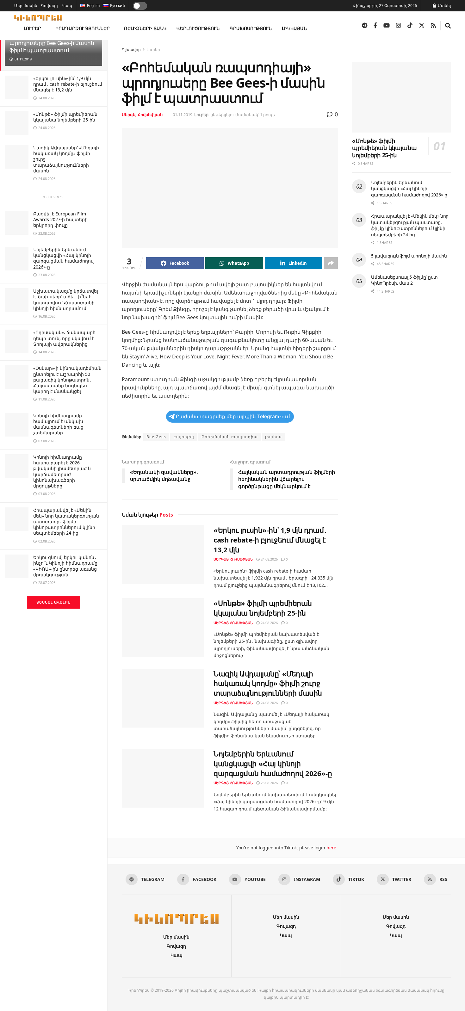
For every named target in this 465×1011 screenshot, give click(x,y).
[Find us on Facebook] (375, 25)
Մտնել (444, 5)
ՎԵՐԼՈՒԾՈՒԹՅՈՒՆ (198, 28)
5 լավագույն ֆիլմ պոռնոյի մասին (409, 256)
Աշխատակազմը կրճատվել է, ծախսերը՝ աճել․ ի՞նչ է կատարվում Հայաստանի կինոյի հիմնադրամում (65, 299)
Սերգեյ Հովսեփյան (142, 114)
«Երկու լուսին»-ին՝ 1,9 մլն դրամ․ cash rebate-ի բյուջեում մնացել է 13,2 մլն (67, 84)
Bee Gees (156, 436)
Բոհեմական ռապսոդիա (230, 436)
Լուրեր (153, 49)
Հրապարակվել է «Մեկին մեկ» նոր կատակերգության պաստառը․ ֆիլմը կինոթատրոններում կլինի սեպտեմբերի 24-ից (66, 521)
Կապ (67, 5)
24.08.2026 (269, 559)
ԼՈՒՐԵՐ (32, 28)
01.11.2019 (182, 114)
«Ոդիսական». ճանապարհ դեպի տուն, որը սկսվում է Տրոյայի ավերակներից (64, 338)
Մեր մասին (25, 5)
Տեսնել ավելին (53, 602)
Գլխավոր (131, 49)
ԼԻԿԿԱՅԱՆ (294, 28)
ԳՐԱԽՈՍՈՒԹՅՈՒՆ (251, 28)
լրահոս (273, 436)
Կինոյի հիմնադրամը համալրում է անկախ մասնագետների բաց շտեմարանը (58, 424)
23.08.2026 (269, 782)
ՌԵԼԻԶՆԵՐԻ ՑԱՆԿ (145, 28)
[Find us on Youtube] (386, 25)
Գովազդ (49, 5)
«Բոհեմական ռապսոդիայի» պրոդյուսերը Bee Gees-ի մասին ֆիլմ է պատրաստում (51, 43)
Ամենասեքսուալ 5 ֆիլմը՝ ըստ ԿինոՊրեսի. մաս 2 (404, 280)
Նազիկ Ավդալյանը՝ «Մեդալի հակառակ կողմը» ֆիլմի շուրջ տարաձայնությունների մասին (268, 683)
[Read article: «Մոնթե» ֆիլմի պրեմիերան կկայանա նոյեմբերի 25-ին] (163, 627)
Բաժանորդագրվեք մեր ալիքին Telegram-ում (233, 416)
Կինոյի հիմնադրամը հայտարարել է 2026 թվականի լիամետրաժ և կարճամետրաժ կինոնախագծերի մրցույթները (62, 471)
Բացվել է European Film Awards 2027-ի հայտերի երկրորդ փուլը (60, 219)
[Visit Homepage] (38, 18)
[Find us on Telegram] (364, 25)
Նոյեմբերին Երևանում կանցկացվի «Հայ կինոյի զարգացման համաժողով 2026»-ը (63, 258)
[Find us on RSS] (433, 25)
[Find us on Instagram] (398, 25)
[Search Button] (448, 26)
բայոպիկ (183, 436)
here (330, 848)
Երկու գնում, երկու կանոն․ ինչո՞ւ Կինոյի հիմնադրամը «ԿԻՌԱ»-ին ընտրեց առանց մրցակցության (65, 566)
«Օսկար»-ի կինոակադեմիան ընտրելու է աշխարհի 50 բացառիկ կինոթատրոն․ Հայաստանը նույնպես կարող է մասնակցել (67, 379)
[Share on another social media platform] (331, 263)
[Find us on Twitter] (422, 25)
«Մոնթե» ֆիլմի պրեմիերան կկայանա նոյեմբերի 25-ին (65, 117)
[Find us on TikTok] (409, 25)
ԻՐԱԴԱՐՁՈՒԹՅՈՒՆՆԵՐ (82, 28)
